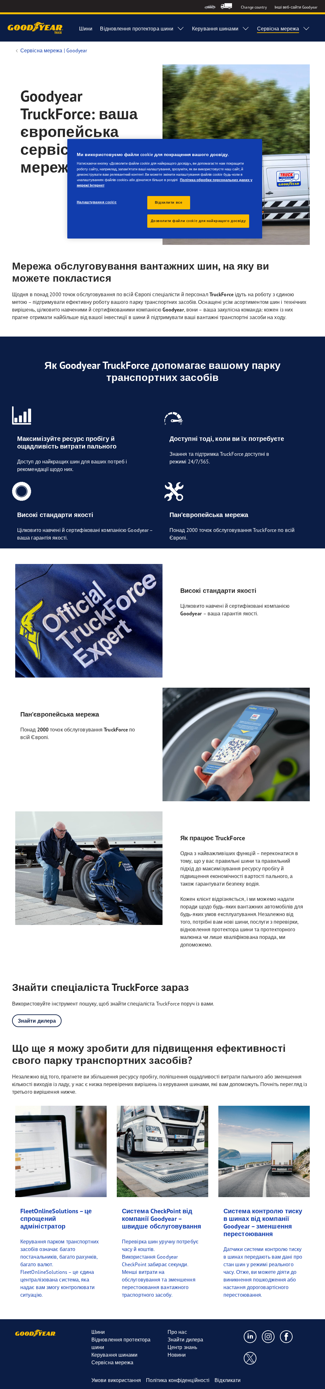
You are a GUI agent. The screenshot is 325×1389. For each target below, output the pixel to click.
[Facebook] (286, 1336)
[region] (164, 189)
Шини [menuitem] (85, 28)
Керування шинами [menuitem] (215, 28)
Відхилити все (168, 202)
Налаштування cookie (97, 202)
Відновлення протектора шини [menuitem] (136, 28)
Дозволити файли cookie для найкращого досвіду (198, 221)
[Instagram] (268, 1336)
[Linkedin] (250, 1336)
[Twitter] (250, 1358)
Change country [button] (254, 7)
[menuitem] (210, 6)
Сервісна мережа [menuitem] (278, 28)
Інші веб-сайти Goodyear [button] (296, 7)
